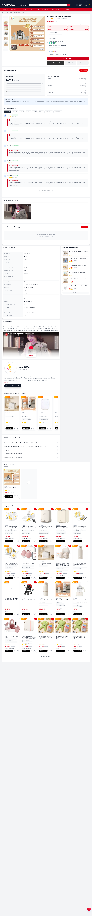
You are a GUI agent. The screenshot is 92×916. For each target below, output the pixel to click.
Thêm (67, 9)
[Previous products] (4, 484)
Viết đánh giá (84, 70)
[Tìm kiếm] (68, 5)
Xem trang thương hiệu (12, 385)
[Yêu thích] (17, 428)
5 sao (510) (15, 111)
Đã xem (69, 1)
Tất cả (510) (7, 111)
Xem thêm (6, 382)
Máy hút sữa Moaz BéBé (19, 12)
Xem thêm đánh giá (46, 190)
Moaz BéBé (8, 412)
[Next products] (88, 484)
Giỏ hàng (79, 1)
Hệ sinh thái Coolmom (43, 9)
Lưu (65, 29)
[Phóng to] (40, 49)
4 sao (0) (22, 111)
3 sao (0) (28, 111)
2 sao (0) (35, 111)
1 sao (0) (41, 111)
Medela (6, 525)
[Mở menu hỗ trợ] (89, 909)
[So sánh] (15, 428)
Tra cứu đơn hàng (86, 1)
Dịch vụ (32, 9)
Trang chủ (5, 9)
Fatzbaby (41, 525)
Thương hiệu (23, 9)
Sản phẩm (13, 9)
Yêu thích (74, 1)
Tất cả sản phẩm (8, 12)
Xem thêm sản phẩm (45, 656)
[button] (50, 5)
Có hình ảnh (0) (48, 111)
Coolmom (41, 634)
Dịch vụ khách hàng (57, 9)
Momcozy (24, 561)
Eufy (57, 561)
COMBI (23, 598)
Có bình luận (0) (58, 111)
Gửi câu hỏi (84, 227)
